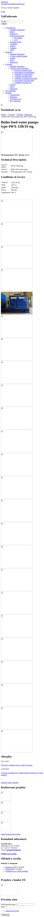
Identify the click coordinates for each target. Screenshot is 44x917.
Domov (3, 115)
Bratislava (13, 97)
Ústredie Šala (14, 95)
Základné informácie (17, 30)
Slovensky (4, 4)
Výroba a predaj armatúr (18, 56)
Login (3, 12)
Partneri (12, 58)
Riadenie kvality (16, 42)
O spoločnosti (10, 28)
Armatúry (8, 52)
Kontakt (8, 93)
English (11, 4)
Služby (12, 32)
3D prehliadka (10, 91)
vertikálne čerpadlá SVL (23, 83)
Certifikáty (13, 44)
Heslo (3, 907)
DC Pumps (18, 38)
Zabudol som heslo (12, 911)
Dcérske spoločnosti (17, 36)
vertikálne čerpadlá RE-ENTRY (25, 79)
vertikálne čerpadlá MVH (23, 74)
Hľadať (4, 21)
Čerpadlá (8, 64)
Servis (12, 60)
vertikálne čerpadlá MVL (23, 77)
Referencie (14, 34)
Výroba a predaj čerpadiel (19, 68)
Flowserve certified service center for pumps (16, 765)
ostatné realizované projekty (11, 834)
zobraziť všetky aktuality (10, 783)
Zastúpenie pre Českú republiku (16, 871)
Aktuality (13, 48)
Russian (16, 4)
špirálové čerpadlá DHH (23, 70)
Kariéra (12, 46)
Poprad (8, 869)
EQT (16, 40)
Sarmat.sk (4, 2)
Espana (22, 4)
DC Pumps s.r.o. (16, 99)
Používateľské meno (9, 904)
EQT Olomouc (15, 101)
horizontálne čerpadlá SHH (24, 81)
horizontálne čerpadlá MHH (24, 72)
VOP (12, 50)
